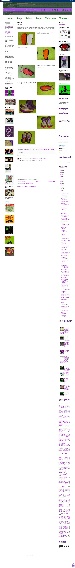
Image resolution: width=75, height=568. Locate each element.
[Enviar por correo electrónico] (18, 152)
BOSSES (61, 411)
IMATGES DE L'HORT (65, 289)
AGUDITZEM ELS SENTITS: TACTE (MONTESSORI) (65, 266)
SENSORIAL (68, 517)
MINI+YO (65, 476)
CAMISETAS (67, 412)
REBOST (66, 501)
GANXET (49, 149)
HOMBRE (66, 458)
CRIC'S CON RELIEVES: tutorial (66, 393)
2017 (61, 172)
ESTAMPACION (66, 449)
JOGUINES (68, 462)
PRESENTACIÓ (64, 277)
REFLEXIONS (61, 506)
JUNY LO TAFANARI (65, 310)
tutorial (67, 533)
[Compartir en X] (20, 152)
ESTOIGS (60, 450)
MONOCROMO (62, 478)
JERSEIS (62, 462)
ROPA (68, 513)
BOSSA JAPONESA (65, 301)
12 (61, 185)
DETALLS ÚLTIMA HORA (64, 439)
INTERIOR (61, 461)
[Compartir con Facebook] (21, 152)
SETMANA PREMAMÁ (63, 521)
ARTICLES (68, 406)
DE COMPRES (62, 434)
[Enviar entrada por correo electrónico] (33, 149)
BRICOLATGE (61, 412)
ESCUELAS (60, 449)
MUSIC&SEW (61, 485)
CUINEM (61, 432)
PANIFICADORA (61, 490)
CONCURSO (64, 417)
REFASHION (61, 505)
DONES (60, 445)
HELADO (60, 458)
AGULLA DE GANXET (65, 252)
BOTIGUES (67, 411)
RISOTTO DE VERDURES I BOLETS (64, 208)
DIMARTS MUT (64, 247)
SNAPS (60, 523)
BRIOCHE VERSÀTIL (65, 255)
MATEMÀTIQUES (64, 467)
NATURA (68, 485)
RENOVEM (66, 510)
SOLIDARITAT (66, 523)
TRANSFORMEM (62, 531)
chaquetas (60, 416)
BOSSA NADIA (64, 299)
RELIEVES (60, 509)
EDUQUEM (66, 445)
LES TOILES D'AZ (64, 269)
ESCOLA (66, 448)
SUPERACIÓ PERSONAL (63, 527)
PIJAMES (68, 495)
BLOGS (65, 410)
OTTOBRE (67, 489)
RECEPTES (61, 503)
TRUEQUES (61, 533)
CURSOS (67, 433)
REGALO (68, 506)
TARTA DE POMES (65, 274)
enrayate (61, 448)
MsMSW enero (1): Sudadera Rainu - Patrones (66, 380)
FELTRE (41, 149)
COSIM (61, 424)
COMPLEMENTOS (67, 416)
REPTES (61, 511)
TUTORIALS (62, 535)
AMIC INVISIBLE (65, 405)
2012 (61, 181)
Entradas (62, 150)
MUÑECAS (66, 483)
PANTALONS (62, 491)
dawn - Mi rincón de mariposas (26, 158)
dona (68, 444)
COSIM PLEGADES (64, 425)
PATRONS (61, 494)
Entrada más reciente (22, 181)
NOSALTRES (62, 488)
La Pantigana (24, 149)
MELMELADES (66, 468)
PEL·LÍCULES (61, 495)
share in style (61, 522)
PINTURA (64, 496)
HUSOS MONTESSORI (65, 240)
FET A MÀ (45, 149)
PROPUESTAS (61, 500)
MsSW (66, 482)
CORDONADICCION (63, 420)
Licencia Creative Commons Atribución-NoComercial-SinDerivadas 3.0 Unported (9, 31)
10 (61, 188)
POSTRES (61, 499)
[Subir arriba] (73, 565)
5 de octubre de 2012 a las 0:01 (39, 158)
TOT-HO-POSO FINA (65, 297)
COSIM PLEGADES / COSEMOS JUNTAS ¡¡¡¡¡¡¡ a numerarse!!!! (67, 368)
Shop (67, 522)
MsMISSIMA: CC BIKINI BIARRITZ (66, 373)
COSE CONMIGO (63, 422)
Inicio (37, 181)
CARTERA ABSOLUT (65, 306)
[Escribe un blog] (19, 152)
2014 (61, 178)
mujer (59, 483)
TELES (66, 528)
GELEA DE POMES (65, 275)
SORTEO (61, 525)
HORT (60, 459)
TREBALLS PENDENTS (63, 532)
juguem (62, 463)
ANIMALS (63, 406)
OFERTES (60, 489)
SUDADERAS (65, 526)
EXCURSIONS (66, 450)
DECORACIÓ (66, 435)
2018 (61, 170)
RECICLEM (61, 504)
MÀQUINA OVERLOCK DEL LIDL (65, 204)
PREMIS (67, 499)
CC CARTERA (66, 415)
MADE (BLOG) (64, 213)
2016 (61, 174)
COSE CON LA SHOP (63, 421)
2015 (61, 176)
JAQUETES (68, 461)
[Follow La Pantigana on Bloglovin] (63, 142)
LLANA (52, 149)
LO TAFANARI (62, 466)
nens (18, 150)
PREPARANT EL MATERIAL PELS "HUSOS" (65, 222)
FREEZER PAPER (63, 456)
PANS (67, 490)
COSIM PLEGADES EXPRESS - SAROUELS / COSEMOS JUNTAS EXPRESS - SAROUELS (65, 330)
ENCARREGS (61, 447)
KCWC (69, 463)
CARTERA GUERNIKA (65, 294)
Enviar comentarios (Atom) (28, 183)
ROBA (62, 513)
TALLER (60, 528)
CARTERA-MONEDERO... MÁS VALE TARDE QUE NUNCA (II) (67, 387)
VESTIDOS (61, 536)
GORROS (66, 457)
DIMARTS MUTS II (64, 201)
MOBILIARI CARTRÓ (63, 477)
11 (61, 187)
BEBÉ (60, 410)
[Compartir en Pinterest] (22, 152)
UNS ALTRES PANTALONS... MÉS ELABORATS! (65, 196)
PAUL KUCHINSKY (65, 238)
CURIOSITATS (61, 433)
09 (61, 190)
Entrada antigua (51, 181)
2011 (61, 183)
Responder (22, 162)
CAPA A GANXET (64, 304)
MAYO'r (60, 468)
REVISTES (68, 511)
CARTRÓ (60, 415)
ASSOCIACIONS (64, 407)
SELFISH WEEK (62, 516)
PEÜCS (62, 302)
